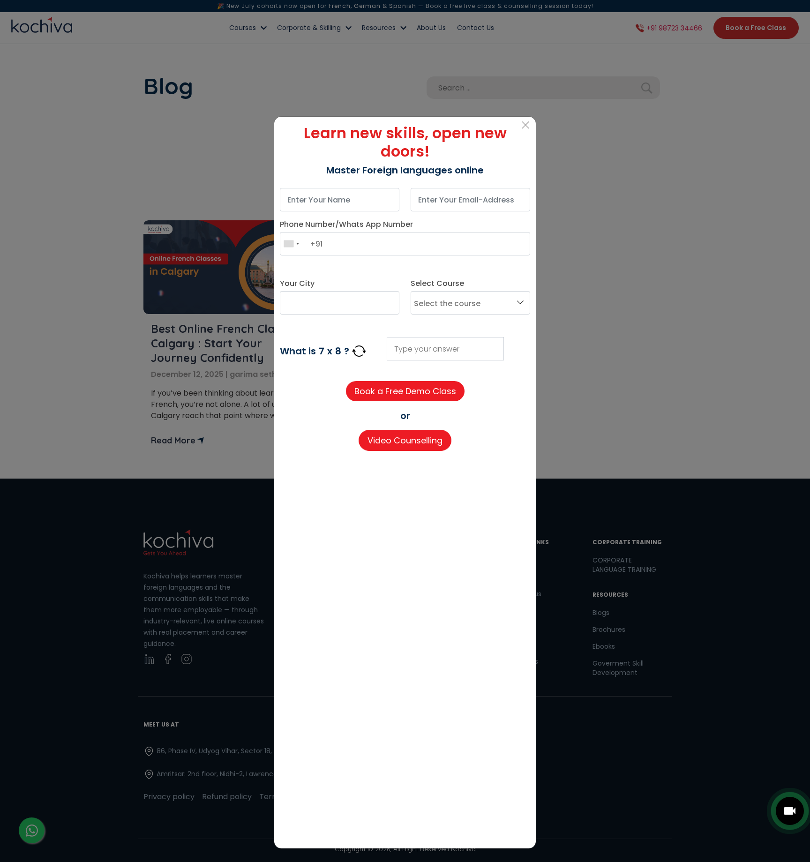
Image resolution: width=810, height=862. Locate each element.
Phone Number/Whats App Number (346, 224)
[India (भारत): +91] (291, 243)
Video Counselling (405, 440)
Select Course (437, 283)
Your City (297, 283)
